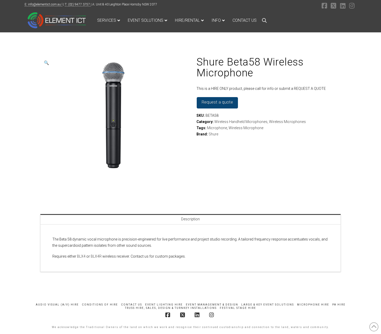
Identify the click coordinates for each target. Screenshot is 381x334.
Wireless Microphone (246, 128)
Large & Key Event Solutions (267, 304)
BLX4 (81, 256)
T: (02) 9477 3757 (78, 4)
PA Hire (338, 304)
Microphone (217, 128)
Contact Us (131, 304)
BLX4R (96, 256)
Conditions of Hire (100, 304)
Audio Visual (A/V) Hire (57, 304)
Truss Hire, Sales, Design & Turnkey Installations (171, 308)
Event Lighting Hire (164, 304)
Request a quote (217, 102)
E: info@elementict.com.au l (43, 4)
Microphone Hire (313, 304)
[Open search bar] (264, 20)
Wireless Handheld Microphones (240, 122)
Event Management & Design (212, 304)
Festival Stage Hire (238, 308)
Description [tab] (190, 219)
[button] (46, 63)
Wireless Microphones (287, 122)
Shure (213, 134)
